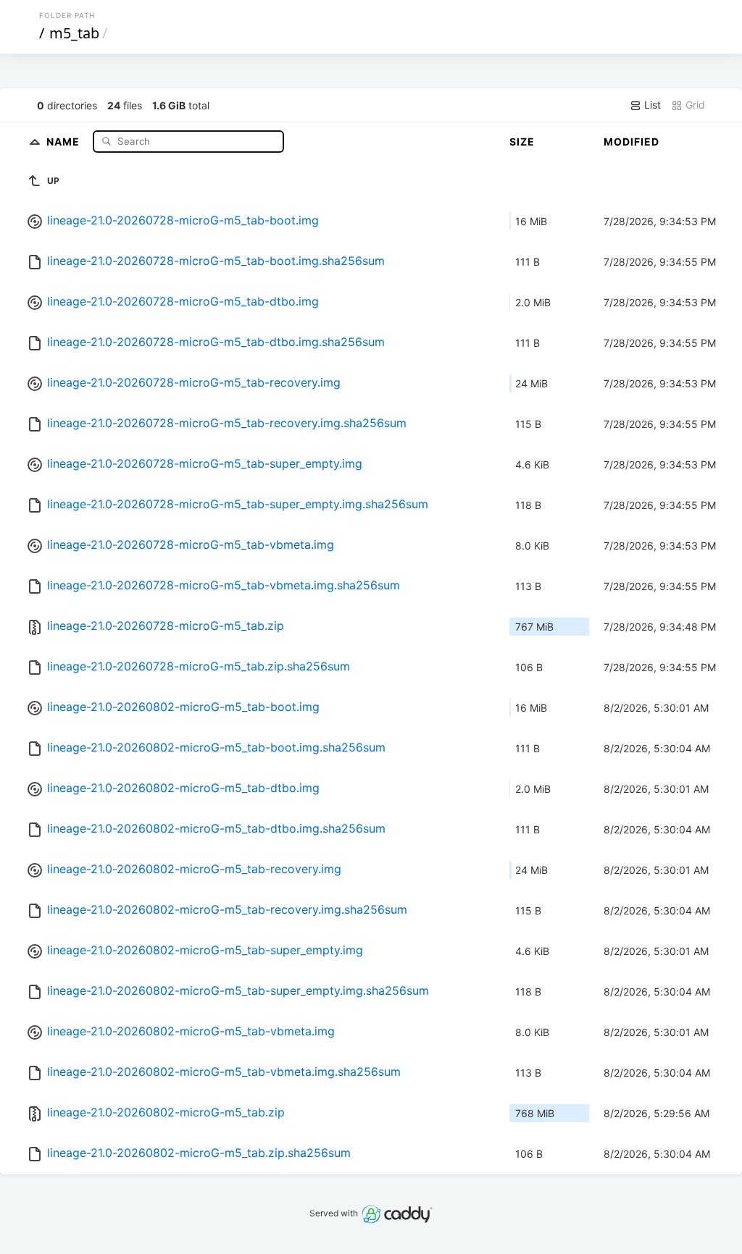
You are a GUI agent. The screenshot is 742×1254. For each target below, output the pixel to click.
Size (522, 141)
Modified (631, 141)
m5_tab (74, 33)
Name (64, 141)
